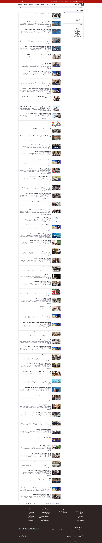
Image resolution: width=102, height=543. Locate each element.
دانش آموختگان (61, 1)
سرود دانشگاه (82, 513)
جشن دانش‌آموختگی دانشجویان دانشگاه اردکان (44, 185)
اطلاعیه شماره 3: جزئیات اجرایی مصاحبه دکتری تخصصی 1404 (42, 159)
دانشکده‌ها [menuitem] (37, 4)
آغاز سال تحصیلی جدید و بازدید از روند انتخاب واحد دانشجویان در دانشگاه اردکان (39, 54)
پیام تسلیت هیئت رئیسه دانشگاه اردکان (45, 306)
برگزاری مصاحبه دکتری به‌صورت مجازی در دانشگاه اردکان (42, 281)
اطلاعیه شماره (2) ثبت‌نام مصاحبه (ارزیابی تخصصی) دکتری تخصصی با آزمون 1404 (38, 314)
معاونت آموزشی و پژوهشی (63, 511)
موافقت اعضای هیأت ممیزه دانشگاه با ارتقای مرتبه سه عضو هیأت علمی (40, 233)
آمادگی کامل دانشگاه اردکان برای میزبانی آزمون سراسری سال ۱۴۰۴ (41, 453)
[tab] (73, 17)
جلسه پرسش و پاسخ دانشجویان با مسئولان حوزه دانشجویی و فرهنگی (40, 395)
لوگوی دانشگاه (82, 512)
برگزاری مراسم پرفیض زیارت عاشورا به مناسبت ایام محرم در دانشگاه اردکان (40, 209)
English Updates (42, 237)
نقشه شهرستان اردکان (80, 520)
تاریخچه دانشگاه (81, 509)
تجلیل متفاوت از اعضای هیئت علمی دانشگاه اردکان (43, 429)
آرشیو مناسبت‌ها (81, 521)
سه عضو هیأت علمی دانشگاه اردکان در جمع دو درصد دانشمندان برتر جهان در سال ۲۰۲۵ (38, 29)
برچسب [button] (81, 16)
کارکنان (70, 1)
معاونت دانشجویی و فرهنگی (63, 513)
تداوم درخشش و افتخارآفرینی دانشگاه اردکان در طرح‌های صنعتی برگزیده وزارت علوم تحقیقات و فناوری (35, 106)
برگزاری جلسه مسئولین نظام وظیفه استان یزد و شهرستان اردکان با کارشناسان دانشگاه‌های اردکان (37, 371)
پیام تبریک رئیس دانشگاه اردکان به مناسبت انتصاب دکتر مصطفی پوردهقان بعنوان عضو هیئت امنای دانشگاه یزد (36, 249)
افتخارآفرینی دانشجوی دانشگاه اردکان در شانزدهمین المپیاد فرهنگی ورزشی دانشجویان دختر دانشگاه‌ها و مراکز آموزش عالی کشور (35, 97)
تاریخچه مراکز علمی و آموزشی (79, 511)
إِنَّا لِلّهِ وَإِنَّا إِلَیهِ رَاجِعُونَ (48, 274)
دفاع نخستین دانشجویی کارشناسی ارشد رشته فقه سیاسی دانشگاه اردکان (40, 38)
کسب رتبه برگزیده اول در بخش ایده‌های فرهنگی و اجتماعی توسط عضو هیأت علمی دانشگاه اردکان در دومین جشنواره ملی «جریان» (36, 63)
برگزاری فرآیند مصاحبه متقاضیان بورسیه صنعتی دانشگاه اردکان (42, 128)
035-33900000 (53, 529)
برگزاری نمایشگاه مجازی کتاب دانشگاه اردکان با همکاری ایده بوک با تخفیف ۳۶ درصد (38, 121)
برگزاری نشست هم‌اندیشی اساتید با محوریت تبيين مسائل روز (42, 494)
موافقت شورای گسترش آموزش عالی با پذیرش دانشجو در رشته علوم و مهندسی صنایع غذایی (37, 224)
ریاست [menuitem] (48, 4)
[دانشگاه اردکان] (76, 4)
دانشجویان (66, 1)
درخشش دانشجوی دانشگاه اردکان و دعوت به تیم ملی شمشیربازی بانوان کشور (39, 176)
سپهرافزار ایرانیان (20, 541)
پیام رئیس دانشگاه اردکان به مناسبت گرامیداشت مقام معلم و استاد (41, 437)
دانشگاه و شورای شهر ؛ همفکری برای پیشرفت (44, 478)
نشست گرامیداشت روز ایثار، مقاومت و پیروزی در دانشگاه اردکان (41, 331)
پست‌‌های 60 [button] (58, 503)
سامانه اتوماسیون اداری (30, 517)
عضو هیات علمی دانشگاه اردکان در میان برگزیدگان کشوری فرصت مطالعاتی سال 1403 (38, 113)
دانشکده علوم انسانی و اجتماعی (46, 509)
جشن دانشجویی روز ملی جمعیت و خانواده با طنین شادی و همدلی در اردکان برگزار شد (38, 363)
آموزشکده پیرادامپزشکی (47, 513)
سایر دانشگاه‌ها (32, 509)
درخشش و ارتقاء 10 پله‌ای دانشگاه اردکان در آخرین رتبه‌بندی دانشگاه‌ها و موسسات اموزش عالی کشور (36, 487)
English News (43, 173)
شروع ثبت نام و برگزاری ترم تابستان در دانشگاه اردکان (43, 217)
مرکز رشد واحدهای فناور (47, 515)
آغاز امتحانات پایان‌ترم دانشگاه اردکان (45, 266)
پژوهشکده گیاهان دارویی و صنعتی (45, 519)
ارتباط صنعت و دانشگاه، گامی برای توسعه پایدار (44, 79)
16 (21, 503)
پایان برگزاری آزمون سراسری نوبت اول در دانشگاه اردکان (42, 445)
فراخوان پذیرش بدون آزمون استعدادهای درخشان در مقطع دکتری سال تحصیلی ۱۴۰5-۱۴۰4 (37, 346)
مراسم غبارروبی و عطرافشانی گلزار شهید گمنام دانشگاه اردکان (42, 13)
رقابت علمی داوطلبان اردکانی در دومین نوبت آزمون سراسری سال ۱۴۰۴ (40, 240)
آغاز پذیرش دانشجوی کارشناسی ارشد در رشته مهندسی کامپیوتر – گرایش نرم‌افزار (39, 379)
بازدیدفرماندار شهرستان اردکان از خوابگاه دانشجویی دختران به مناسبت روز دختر (39, 470)
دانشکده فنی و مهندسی (47, 511)
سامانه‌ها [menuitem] (25, 4)
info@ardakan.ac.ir (66, 531)
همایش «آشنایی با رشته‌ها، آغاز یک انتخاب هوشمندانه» (43, 151)
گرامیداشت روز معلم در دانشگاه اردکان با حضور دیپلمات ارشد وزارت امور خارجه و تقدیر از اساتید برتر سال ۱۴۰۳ (35, 355)
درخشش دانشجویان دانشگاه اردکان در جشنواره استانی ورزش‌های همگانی (40, 168)
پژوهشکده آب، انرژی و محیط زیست (45, 516)
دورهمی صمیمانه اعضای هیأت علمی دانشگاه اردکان (43, 339)
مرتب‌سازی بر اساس (80, 10)
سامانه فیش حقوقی (31, 516)
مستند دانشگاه (81, 515)
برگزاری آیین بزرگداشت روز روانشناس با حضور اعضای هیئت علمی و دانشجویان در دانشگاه (37, 412)
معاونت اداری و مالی (64, 512)
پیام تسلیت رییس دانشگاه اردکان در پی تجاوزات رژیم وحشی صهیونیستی (40, 289)
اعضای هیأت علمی (75, 1)
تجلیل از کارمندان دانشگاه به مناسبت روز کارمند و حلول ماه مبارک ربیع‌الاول (40, 144)
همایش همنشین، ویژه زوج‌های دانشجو (45, 404)
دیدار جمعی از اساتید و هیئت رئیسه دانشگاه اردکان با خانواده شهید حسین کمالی (39, 201)
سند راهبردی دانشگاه (81, 516)
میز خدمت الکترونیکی (54, 1)
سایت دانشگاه (81, 1)
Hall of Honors (43, 103)
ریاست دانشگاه (65, 509)
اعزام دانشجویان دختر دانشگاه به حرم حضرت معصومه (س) (42, 461)
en (19, 1)
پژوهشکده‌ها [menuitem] (31, 4)
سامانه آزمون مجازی (31, 512)
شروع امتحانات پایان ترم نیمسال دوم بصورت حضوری (43, 298)
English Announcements (41, 165)
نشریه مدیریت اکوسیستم (30, 519)
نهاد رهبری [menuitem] (20, 4)
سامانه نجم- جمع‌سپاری (30, 521)
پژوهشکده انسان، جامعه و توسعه (45, 520)
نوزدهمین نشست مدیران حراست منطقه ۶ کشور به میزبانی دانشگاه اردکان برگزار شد (38, 193)
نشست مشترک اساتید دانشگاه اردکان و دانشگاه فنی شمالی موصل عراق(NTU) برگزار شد (38, 46)
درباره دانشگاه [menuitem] (53, 4)
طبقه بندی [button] (80, 24)
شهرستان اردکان (81, 519)
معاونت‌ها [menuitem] (42, 4)
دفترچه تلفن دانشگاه (81, 517)
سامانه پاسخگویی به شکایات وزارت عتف (28, 523)
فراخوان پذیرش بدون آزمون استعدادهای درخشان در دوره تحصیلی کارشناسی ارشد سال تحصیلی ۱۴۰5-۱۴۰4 (37, 323)
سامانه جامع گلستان (31, 515)
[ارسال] (20, 7)
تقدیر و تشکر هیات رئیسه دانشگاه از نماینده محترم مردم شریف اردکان (40, 421)
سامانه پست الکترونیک (30, 513)
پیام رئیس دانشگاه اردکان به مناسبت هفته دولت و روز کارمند (42, 258)
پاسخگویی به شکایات (31, 520)
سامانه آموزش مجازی (31, 511)
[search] (22, 1)
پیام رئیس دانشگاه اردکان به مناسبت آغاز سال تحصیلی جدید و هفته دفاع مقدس (39, 21)
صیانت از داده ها (81, 523)
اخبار (47, 18)
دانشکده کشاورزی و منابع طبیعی (45, 512)
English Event (43, 124)
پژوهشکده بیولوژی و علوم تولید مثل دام (44, 517)
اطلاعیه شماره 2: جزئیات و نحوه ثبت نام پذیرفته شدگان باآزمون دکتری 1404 (40, 71)
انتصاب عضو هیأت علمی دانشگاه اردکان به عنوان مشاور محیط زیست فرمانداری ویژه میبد (38, 387)
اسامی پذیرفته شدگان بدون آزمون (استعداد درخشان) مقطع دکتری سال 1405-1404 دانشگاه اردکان (36, 88)
